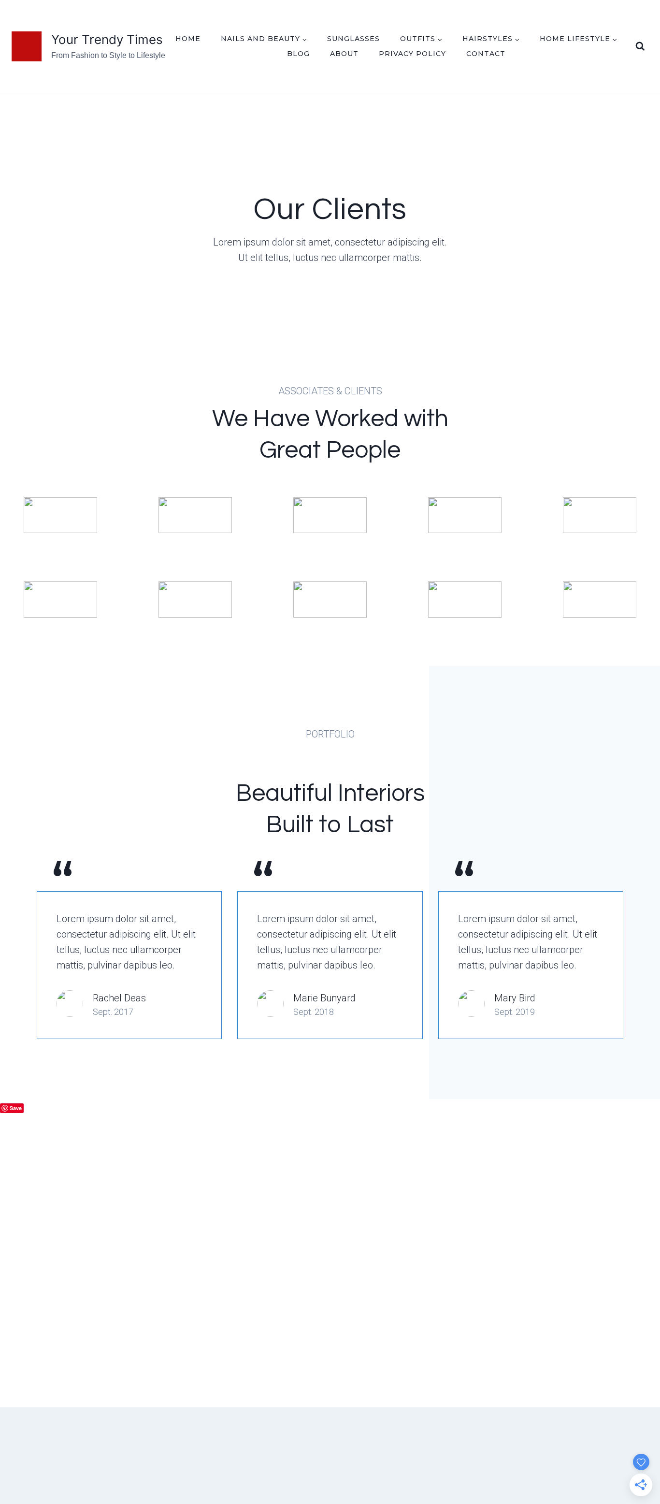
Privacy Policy (412, 53)
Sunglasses (353, 38)
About (344, 53)
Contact (485, 53)
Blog (298, 53)
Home (188, 38)
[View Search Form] (640, 46)
